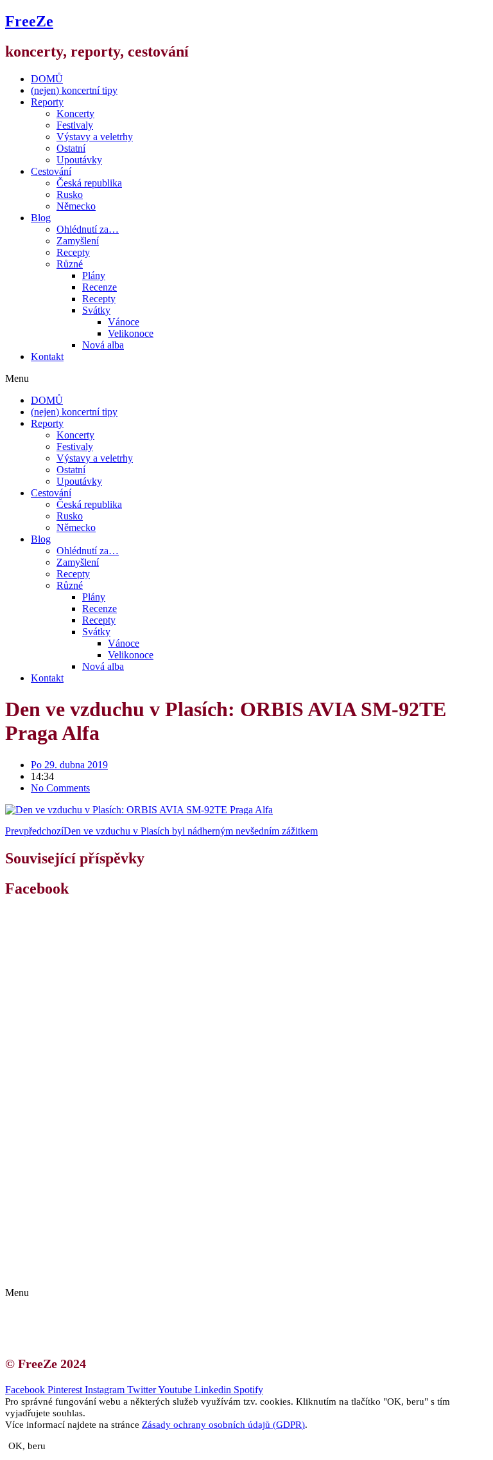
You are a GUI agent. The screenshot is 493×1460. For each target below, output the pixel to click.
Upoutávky (79, 159)
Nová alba (103, 344)
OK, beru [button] (27, 1446)
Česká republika (89, 182)
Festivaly (74, 125)
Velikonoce (130, 333)
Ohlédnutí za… (87, 229)
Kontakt (47, 356)
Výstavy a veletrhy (94, 136)
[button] (246, 378)
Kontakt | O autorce (83, 1247)
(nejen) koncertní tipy (74, 90)
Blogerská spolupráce (87, 1259)
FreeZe (29, 21)
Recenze (99, 287)
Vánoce (123, 321)
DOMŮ (47, 78)
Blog (41, 217)
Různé (69, 263)
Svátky (96, 310)
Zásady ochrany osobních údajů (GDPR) (127, 1270)
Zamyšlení (77, 240)
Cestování (51, 171)
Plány (93, 275)
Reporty (47, 101)
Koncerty (75, 113)
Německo (76, 206)
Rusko (69, 194)
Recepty (73, 252)
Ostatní (70, 148)
